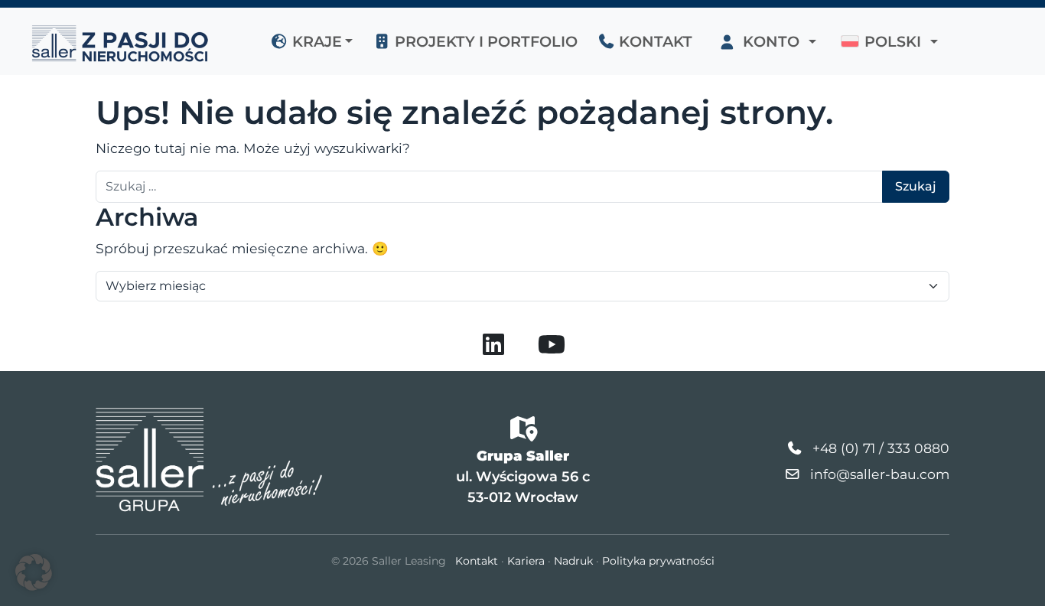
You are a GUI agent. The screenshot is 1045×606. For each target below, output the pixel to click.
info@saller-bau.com (879, 474)
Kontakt (653, 41)
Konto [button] (771, 41)
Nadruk (573, 561)
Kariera (526, 561)
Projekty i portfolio (484, 41)
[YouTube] (551, 349)
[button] (889, 41)
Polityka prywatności (658, 561)
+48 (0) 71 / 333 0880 (880, 448)
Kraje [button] (315, 41)
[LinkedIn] (493, 349)
